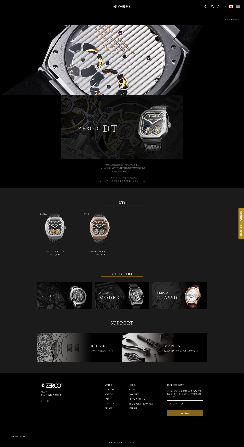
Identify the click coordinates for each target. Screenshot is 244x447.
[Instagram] (48, 400)
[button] (231, 6)
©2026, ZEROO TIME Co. (122, 442)
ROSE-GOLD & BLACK (100, 251)
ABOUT (44, 392)
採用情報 (133, 408)
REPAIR (108, 408)
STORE (132, 385)
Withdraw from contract (241, 223)
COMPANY (134, 394)
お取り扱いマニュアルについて (180, 350)
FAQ (107, 398)
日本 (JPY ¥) (16, 436)
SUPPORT (109, 389)
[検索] (212, 6)
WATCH (108, 385)
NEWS (132, 389)
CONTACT (109, 403)
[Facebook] (42, 400)
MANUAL (109, 394)
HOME (227, 19)
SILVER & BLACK (55, 251)
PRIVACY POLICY (137, 398)
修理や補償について (101, 350)
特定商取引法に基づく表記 (141, 403)
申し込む (185, 413)
